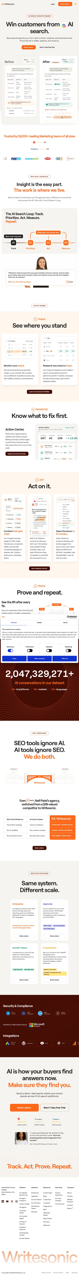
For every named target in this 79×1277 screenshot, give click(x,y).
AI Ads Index (47, 1193)
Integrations (47, 1206)
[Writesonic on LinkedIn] (3, 1201)
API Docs (46, 1222)
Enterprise (35, 1193)
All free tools (59, 1204)
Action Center (24, 1204)
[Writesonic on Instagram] (16, 1201)
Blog (45, 1196)
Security (74, 1273)
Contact (70, 1205)
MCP (45, 1209)
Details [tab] (39, 622)
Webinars (46, 1225)
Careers (70, 1196)
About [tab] (65, 622)
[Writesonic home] (8, 4)
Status (69, 1208)
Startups (34, 1212)
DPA (67, 1273)
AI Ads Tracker (24, 1238)
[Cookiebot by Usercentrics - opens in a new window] (68, 617)
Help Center (47, 1218)
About (69, 1193)
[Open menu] (75, 4)
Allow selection (39, 658)
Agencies (34, 1196)
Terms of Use (46, 1273)
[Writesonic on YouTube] (7, 1201)
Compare (46, 1203)
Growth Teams (36, 1199)
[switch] (30, 650)
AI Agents (22, 1207)
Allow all (65, 658)
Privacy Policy (58, 1273)
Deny (14, 658)
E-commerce (35, 1203)
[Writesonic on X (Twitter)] (12, 1201)
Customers (47, 1199)
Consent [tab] (14, 622)
